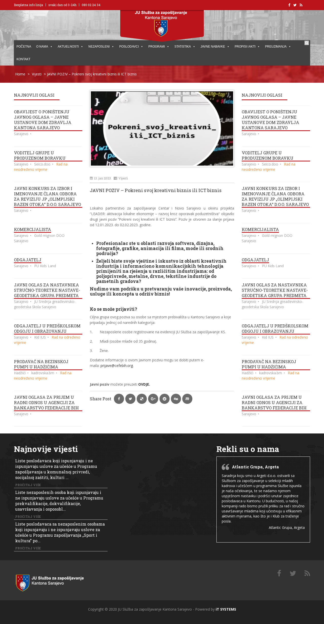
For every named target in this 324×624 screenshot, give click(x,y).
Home (20, 74)
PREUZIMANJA (276, 46)
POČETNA (23, 46)
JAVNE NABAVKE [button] (212, 46)
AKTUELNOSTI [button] (68, 46)
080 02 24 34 (91, 5)
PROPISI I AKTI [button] (245, 46)
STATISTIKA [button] (182, 46)
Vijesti (37, 74)
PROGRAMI (156, 46)
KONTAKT (23, 59)
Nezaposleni (99, 46)
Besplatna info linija (28, 5)
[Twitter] (293, 573)
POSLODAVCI (129, 46)
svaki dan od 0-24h (62, 5)
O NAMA (42, 46)
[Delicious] (307, 573)
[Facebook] (279, 573)
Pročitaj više (28, 484)
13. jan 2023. (103, 178)
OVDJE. (144, 384)
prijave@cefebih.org (116, 365)
